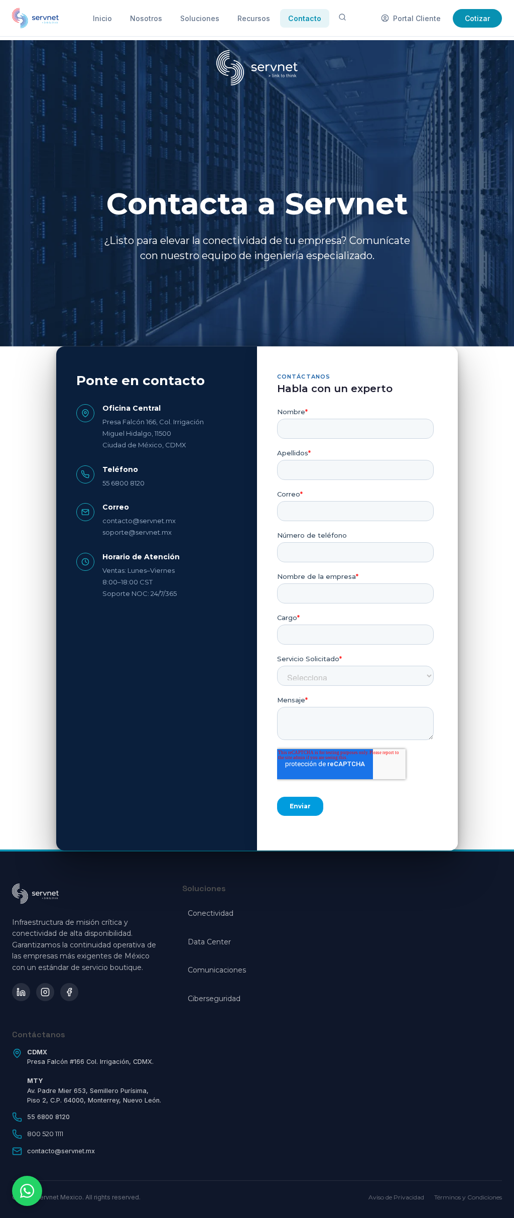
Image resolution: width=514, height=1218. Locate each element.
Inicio (102, 18)
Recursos (253, 18)
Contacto (304, 18)
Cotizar (477, 18)
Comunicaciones (217, 970)
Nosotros (146, 18)
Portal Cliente (417, 18)
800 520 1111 (45, 1134)
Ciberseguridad (214, 998)
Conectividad (210, 913)
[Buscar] (342, 18)
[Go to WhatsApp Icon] (27, 1191)
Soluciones (199, 18)
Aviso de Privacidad (396, 1197)
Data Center (209, 941)
